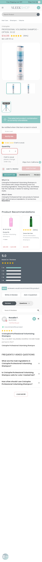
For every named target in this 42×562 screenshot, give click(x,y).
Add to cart (31, 168)
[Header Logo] (20, 7)
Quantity (6, 146)
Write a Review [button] (11, 295)
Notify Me (9, 136)
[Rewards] (5, 556)
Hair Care (5, 20)
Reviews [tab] (8, 303)
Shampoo (13, 20)
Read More (6, 201)
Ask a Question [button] (30, 295)
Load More (21, 394)
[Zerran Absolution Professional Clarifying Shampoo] (31, 221)
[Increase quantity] (15, 151)
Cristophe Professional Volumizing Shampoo (18, 345)
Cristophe (5, 26)
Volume (21, 20)
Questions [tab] (23, 303)
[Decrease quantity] (3, 151)
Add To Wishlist (12, 169)
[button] (34, 319)
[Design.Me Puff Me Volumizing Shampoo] (11, 221)
